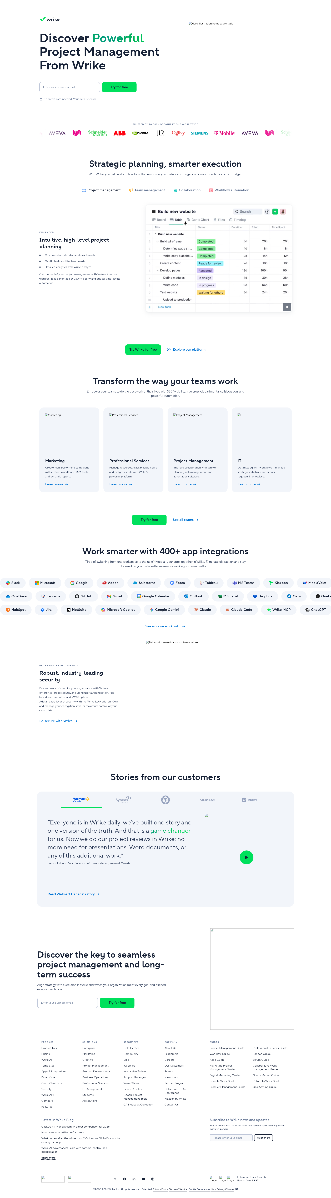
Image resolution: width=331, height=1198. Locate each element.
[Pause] (287, 307)
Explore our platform (189, 350)
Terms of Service (178, 1189)
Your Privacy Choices (222, 1189)
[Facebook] (124, 1179)
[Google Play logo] (79, 1179)
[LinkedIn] (134, 1179)
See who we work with (162, 626)
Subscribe (263, 1137)
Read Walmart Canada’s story (71, 894)
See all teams (183, 520)
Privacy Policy (160, 1189)
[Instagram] (153, 1179)
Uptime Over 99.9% (248, 1180)
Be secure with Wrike (56, 721)
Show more (48, 1157)
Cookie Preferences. (199, 1189)
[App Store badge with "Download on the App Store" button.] (53, 1179)
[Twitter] (115, 1179)
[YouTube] (143, 1179)
